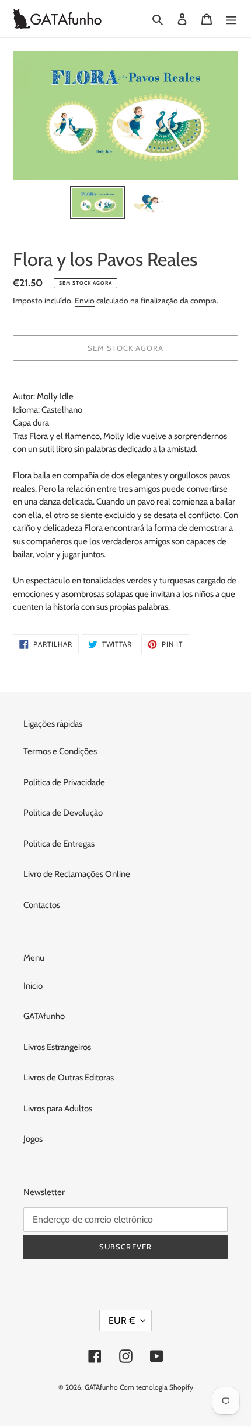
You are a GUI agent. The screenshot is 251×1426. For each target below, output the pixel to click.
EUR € (122, 1320)
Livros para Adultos (57, 1108)
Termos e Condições (60, 751)
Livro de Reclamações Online (76, 874)
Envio (85, 300)
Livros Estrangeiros (57, 1047)
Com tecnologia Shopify (156, 1387)
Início (33, 985)
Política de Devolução (63, 812)
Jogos (33, 1139)
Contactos (41, 905)
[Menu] (231, 19)
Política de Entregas (59, 843)
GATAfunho (44, 1016)
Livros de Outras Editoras (68, 1077)
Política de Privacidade (64, 782)
